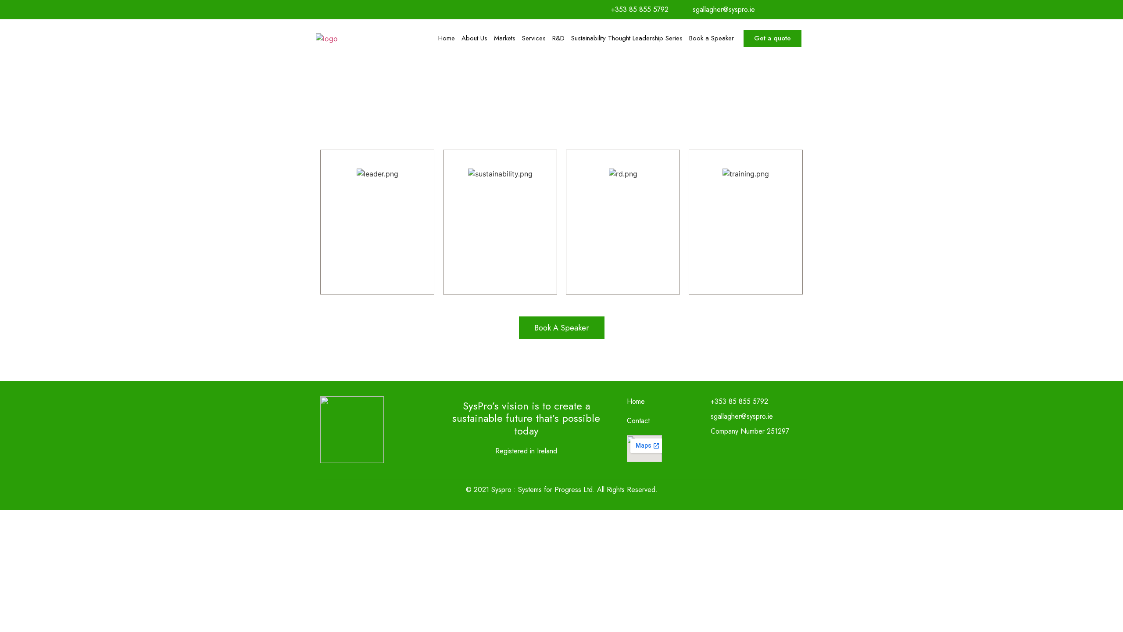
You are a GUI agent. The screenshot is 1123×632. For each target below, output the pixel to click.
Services (534, 38)
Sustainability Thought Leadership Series (627, 38)
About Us (474, 38)
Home (446, 38)
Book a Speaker (711, 38)
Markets (504, 38)
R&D (558, 38)
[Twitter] (783, 9)
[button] (772, 38)
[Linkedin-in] (801, 9)
